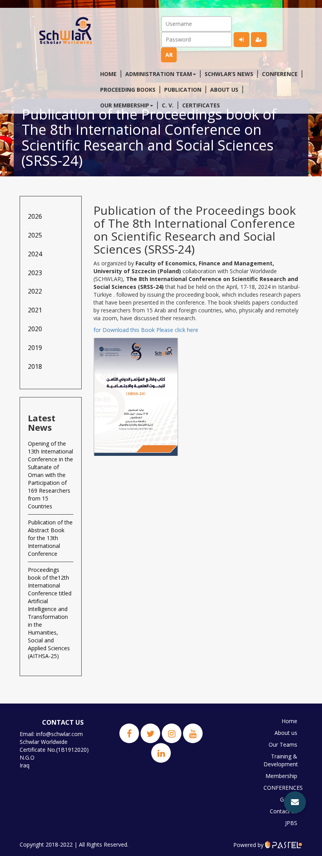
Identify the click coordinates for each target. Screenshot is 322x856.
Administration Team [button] (158, 74)
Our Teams (283, 744)
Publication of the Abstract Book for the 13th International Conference (50, 538)
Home (108, 74)
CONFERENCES (282, 787)
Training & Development (280, 760)
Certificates (201, 105)
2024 (35, 254)
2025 (35, 235)
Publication (182, 89)
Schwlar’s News (229, 74)
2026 (35, 216)
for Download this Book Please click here (145, 330)
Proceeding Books (128, 89)
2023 (35, 272)
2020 (35, 329)
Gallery (288, 799)
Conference (280, 74)
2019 (35, 347)
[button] (295, 802)
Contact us (283, 811)
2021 (35, 310)
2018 (35, 366)
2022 (35, 291)
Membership (281, 776)
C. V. (168, 105)
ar (169, 54)
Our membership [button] (124, 105)
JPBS (291, 823)
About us (224, 89)
